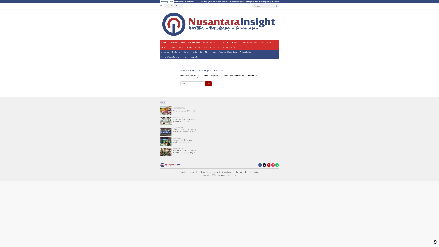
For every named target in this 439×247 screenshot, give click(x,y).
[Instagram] (273, 165)
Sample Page (195, 57)
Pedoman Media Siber (228, 52)
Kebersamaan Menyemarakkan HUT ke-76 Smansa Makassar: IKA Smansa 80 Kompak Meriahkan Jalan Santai (184, 110)
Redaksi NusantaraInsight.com (173, 57)
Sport (163, 47)
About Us (165, 52)
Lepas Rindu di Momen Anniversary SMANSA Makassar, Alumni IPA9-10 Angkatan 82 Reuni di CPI (183, 141)
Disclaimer (176, 52)
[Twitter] (264, 165)
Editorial (189, 47)
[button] (276, 6)
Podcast (169, 6)
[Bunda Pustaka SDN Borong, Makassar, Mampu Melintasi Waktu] (165, 131)
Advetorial (174, 42)
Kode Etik (203, 52)
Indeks (194, 52)
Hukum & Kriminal (210, 42)
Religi (180, 47)
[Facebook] (260, 165)
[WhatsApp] (277, 165)
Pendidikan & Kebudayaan (252, 42)
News (183, 42)
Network (179, 6)
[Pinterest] (268, 165)
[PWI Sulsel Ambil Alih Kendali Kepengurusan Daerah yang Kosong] (165, 152)
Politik (268, 42)
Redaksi (216, 172)
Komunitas (214, 47)
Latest (213, 52)
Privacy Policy (245, 52)
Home (163, 42)
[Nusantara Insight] (219, 24)
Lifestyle (172, 47)
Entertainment (201, 47)
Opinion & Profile (228, 47)
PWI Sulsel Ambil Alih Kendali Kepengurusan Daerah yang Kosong (184, 151)
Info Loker (224, 42)
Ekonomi (235, 42)
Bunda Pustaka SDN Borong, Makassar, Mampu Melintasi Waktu (184, 131)
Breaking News (194, 42)
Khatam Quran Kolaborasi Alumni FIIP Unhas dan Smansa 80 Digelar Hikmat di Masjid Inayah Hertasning (228, 2)
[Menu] (161, 6)
